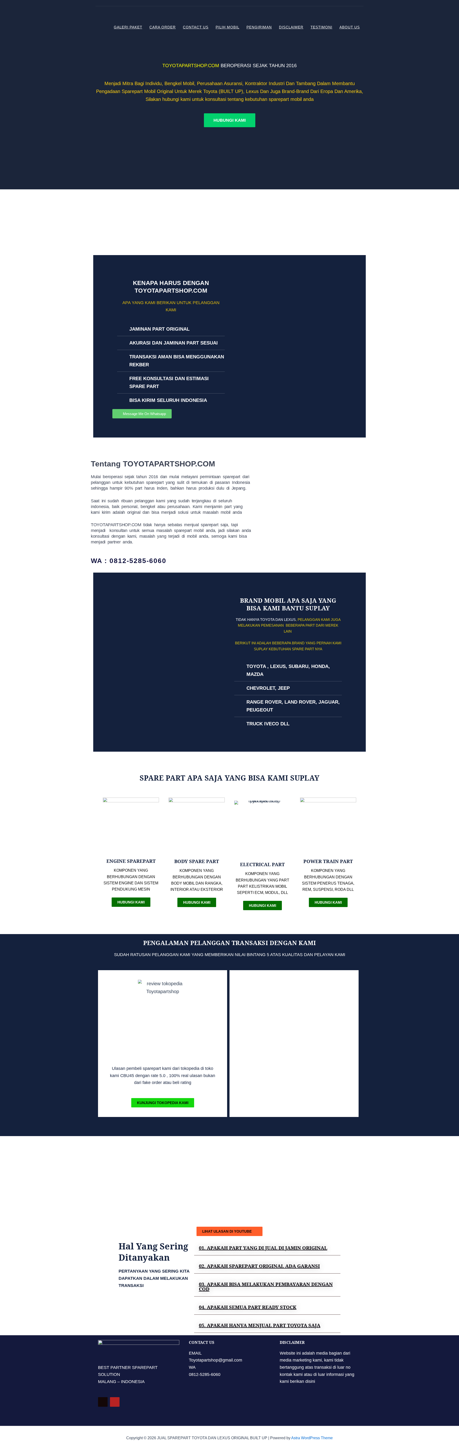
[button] (267, 1248)
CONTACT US (195, 27)
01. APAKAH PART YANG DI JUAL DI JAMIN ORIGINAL (263, 1248)
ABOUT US (349, 27)
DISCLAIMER (291, 27)
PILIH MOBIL (227, 27)
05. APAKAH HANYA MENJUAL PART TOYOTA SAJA (259, 1325)
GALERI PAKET (128, 27)
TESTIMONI (321, 27)
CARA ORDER (162, 27)
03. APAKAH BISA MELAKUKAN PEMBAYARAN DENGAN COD (266, 1286)
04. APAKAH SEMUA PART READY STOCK (247, 1307)
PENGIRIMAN (259, 27)
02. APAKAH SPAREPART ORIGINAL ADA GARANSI (259, 1266)
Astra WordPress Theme (312, 1438)
